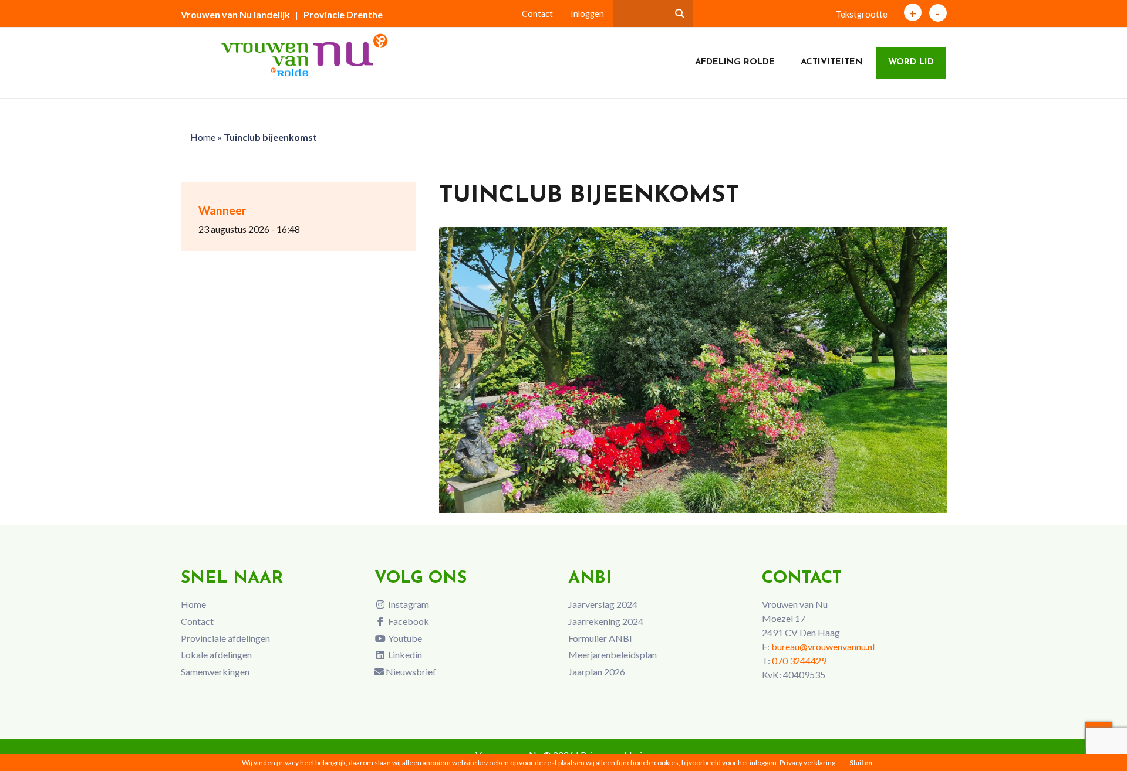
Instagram (407, 604)
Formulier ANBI (600, 638)
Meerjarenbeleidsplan (612, 654)
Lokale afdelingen (216, 654)
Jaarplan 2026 (596, 671)
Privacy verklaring (807, 762)
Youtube (404, 638)
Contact (537, 14)
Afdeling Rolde (735, 62)
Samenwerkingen (215, 671)
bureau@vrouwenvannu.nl (823, 646)
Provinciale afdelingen (225, 638)
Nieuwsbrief (410, 671)
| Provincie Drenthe (339, 14)
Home (202, 136)
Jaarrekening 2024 (605, 621)
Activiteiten (831, 62)
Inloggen (587, 14)
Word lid (911, 62)
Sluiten (860, 762)
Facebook (407, 621)
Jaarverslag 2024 (602, 604)
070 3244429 (799, 660)
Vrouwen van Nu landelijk (235, 14)
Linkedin (404, 654)
